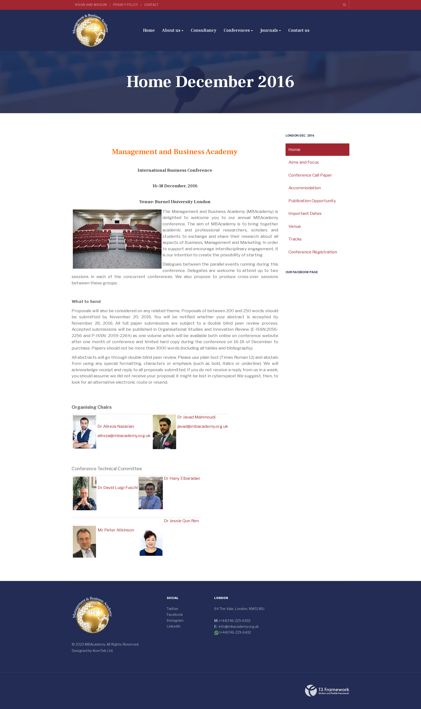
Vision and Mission (91, 5)
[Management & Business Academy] (90, 30)
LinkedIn (174, 626)
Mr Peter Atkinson (116, 530)
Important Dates (305, 213)
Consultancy (203, 30)
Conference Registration (312, 252)
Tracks (295, 239)
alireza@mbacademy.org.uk (124, 435)
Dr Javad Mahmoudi (196, 417)
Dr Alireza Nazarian (115, 426)
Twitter (172, 609)
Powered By (327, 691)
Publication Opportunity (312, 200)
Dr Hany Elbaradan (182, 478)
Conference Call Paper (310, 175)
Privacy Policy (125, 5)
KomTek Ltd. (103, 651)
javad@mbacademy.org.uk (202, 426)
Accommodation (304, 187)
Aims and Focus (303, 162)
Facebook (175, 614)
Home (149, 30)
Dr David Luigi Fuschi (118, 487)
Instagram (175, 620)
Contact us (298, 30)
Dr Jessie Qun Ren (181, 520)
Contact (151, 5)
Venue (294, 226)
